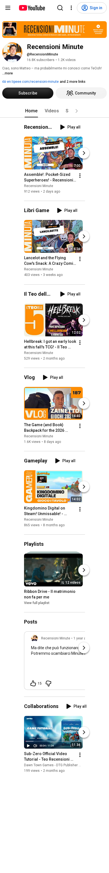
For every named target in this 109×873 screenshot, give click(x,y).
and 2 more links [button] (73, 82)
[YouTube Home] (32, 8)
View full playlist (36, 603)
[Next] (83, 153)
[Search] (60, 7)
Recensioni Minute (38, 186)
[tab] (31, 111)
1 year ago (82, 638)
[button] (76, 111)
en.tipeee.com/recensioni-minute (32, 82)
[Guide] (7, 7)
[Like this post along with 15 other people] (33, 683)
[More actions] (80, 175)
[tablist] (54, 111)
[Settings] (71, 7)
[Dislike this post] (48, 683)
